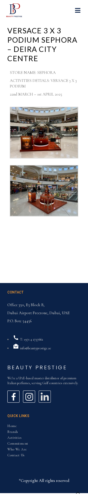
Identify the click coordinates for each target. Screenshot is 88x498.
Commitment (17, 443)
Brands (12, 432)
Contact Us (16, 455)
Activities (14, 438)
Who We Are (17, 449)
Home (12, 426)
